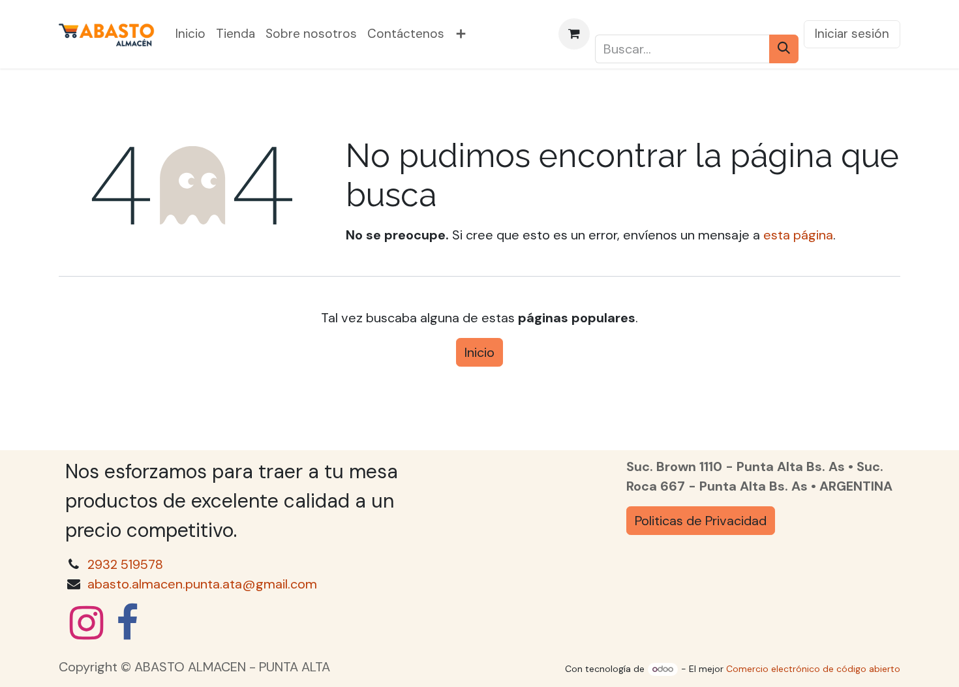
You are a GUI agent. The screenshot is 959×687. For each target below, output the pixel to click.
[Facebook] (127, 623)
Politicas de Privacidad (701, 520)
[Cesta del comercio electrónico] (574, 34)
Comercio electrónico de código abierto (813, 669)
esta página (798, 234)
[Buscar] (784, 49)
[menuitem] (190, 34)
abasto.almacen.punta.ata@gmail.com (202, 583)
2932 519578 (125, 564)
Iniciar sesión (852, 33)
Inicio (479, 352)
